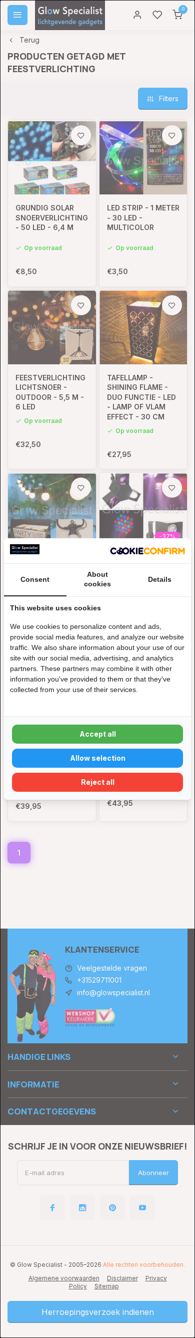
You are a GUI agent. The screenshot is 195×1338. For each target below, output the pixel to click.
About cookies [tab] (97, 579)
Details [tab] (160, 579)
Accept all (98, 734)
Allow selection (98, 758)
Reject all (97, 782)
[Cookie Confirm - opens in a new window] (147, 551)
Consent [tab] (35, 579)
